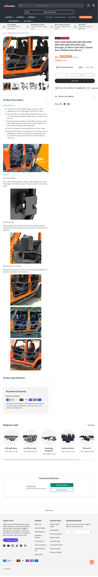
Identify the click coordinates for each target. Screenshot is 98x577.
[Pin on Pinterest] (68, 104)
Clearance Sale (60, 17)
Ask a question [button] (61, 490)
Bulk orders (39, 554)
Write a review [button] (61, 485)
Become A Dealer (56, 552)
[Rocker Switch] (68, 437)
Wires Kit (87, 448)
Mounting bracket (56, 534)
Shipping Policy (40, 532)
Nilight (9, 569)
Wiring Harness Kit (56, 545)
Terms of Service (40, 545)
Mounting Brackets (49, 449)
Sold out (82, 75)
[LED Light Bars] (11, 437)
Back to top (49, 510)
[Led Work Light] (30, 437)
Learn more (95, 88)
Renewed (49, 17)
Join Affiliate (72, 17)
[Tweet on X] (61, 104)
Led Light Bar (54, 530)
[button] (94, 5)
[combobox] (51, 5)
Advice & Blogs (40, 528)
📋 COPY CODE (89, 67)
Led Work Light (30, 448)
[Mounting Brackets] (49, 437)
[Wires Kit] (87, 437)
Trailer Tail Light (55, 549)
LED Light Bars (11, 448)
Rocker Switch (68, 448)
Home (4, 33)
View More (91, 425)
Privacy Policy (39, 541)
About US (38, 524)
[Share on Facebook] (65, 104)
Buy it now (75, 81)
